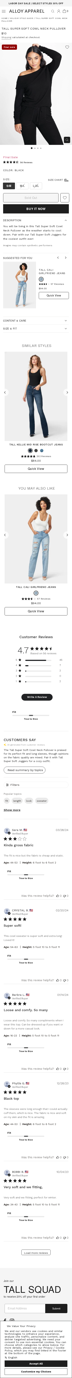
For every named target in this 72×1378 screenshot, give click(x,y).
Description (12, 220)
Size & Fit (10, 328)
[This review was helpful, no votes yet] (57, 895)
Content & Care (14, 320)
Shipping (6, 37)
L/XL (36, 186)
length (17, 800)
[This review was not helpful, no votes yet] (64, 895)
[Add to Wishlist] (67, 47)
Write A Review (37, 696)
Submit (56, 1308)
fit (6, 800)
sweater (42, 800)
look (29, 800)
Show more (12, 810)
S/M (8, 186)
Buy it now (36, 209)
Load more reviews (36, 1252)
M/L (22, 186)
